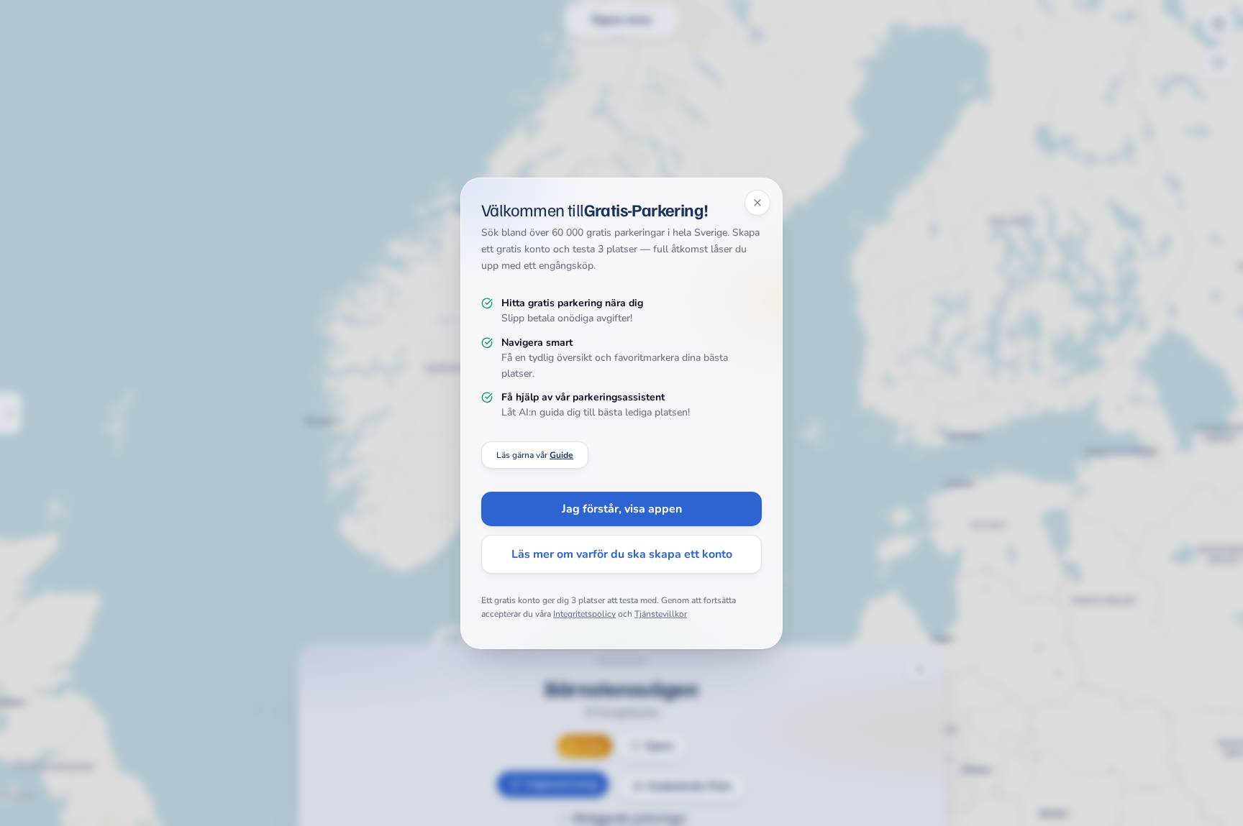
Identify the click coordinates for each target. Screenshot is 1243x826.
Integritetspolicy (584, 614)
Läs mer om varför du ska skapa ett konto (621, 554)
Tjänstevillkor (660, 614)
